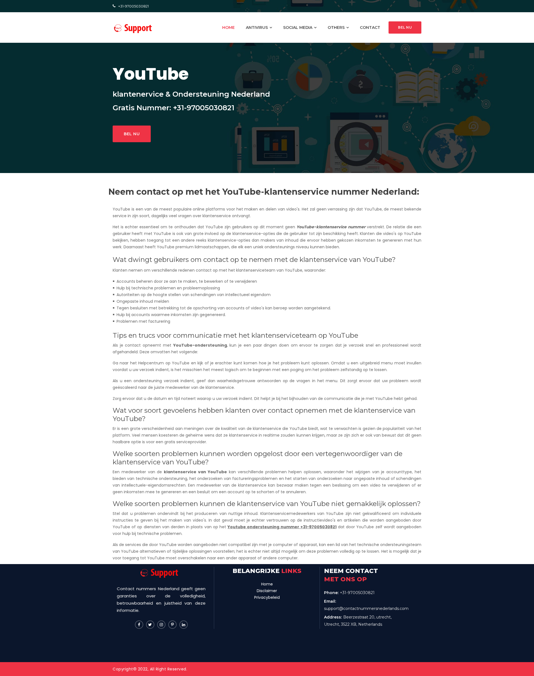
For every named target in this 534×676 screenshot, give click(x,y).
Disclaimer (267, 591)
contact (370, 27)
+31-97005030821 (133, 6)
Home (267, 584)
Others (336, 27)
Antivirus (257, 27)
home (228, 27)
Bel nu (405, 27)
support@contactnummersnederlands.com (366, 608)
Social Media (297, 27)
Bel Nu (132, 133)
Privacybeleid (267, 597)
